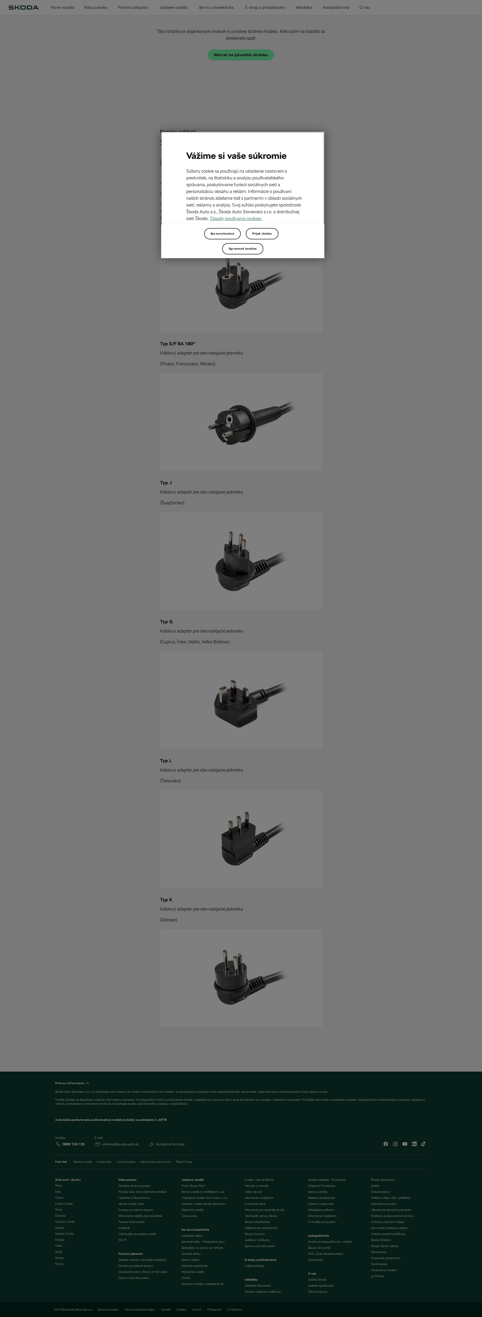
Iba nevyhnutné (222, 233)
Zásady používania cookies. (236, 218)
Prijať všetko (262, 233)
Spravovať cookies (243, 248)
